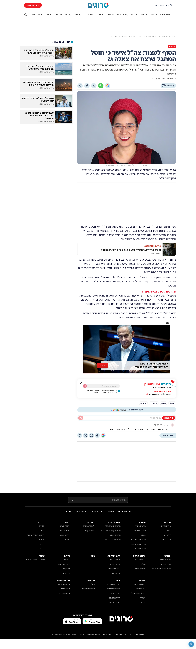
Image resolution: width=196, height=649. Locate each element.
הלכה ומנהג (64, 526)
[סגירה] (81, 383)
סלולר (92, 584)
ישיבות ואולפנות (114, 568)
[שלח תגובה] (80, 418)
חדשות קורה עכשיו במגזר (111, 530)
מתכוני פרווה (115, 593)
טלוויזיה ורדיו (122, 14)
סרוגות (144, 14)
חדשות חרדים (37, 14)
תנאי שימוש (107, 634)
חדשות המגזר (165, 14)
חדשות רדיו (65, 588)
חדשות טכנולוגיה (88, 588)
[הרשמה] (85, 386)
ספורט (78, 14)
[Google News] (103, 435)
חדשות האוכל (114, 598)
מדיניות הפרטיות (93, 634)
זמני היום (118, 634)
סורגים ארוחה (114, 602)
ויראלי (111, 14)
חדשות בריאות (114, 559)
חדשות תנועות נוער (113, 526)
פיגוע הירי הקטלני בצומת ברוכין (145, 170)
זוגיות (168, 530)
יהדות (48, 14)
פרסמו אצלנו (139, 634)
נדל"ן (143, 564)
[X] (94, 85)
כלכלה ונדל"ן (89, 14)
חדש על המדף (139, 584)
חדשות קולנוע (64, 593)
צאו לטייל (66, 568)
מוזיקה (41, 530)
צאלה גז (110, 170)
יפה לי (142, 598)
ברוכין (116, 264)
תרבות (134, 14)
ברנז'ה (143, 535)
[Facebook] (87, 85)
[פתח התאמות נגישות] (191, 644)
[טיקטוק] (97, 435)
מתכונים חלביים (113, 588)
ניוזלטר (69, 511)
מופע (42, 544)
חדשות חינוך (115, 573)
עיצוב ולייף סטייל (138, 593)
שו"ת (67, 539)
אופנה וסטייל (166, 539)
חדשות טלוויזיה (64, 584)
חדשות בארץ (140, 526)
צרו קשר (128, 634)
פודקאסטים (81, 511)
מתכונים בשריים (113, 584)
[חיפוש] (25, 14)
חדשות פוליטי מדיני (138, 544)
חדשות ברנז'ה (115, 535)
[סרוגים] (121, 619)
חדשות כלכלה (140, 568)
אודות (82, 634)
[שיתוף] (80, 85)
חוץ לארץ (66, 573)
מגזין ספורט (166, 564)
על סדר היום (64, 530)
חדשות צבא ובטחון (138, 539)
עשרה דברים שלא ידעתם (35, 559)
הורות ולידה (166, 526)
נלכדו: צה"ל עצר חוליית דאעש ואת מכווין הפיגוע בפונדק (131, 249)
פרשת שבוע (64, 535)
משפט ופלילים (140, 530)
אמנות (41, 539)
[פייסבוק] (79, 435)
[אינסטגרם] (91, 435)
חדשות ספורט (165, 559)
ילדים (143, 602)
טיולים (68, 14)
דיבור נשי (167, 535)
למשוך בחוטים (88, 526)
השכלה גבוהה (115, 564)
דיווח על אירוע (33, 5)
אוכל (101, 14)
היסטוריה (66, 559)
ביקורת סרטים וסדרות (35, 535)
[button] (167, 323)
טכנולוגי (58, 14)
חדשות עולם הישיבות (112, 539)
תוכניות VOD (97, 511)
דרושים (110, 511)
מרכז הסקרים (124, 511)
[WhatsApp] (100, 85)
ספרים (41, 526)
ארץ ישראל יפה (64, 564)
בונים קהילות (140, 559)
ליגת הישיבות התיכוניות (161, 568)
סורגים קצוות (89, 530)
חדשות (154, 14)
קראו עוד (102, 365)
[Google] (107, 85)
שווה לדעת (140, 588)
